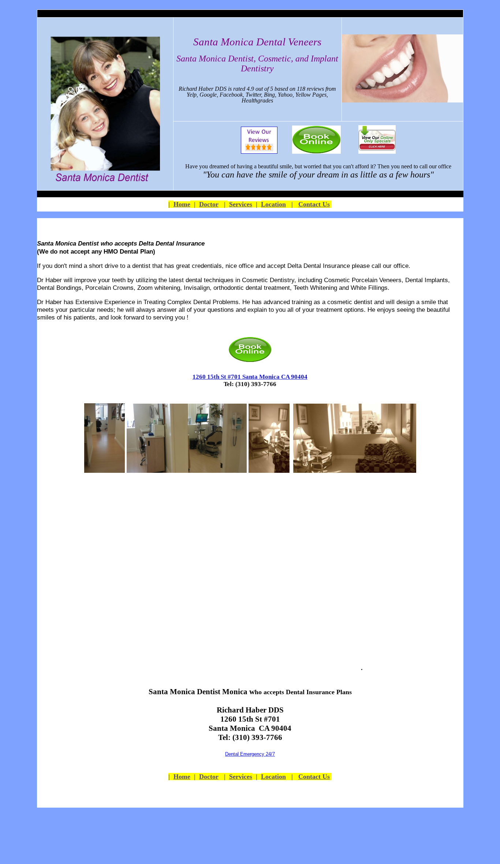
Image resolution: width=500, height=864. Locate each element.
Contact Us (314, 204)
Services (240, 204)
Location (273, 204)
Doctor (209, 204)
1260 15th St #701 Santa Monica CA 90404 (250, 376)
